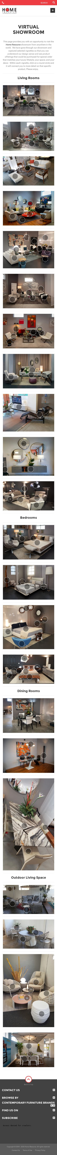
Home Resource (13, 44)
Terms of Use (27, 1150)
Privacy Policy (40, 1150)
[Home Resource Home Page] (9, 11)
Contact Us (11, 1090)
